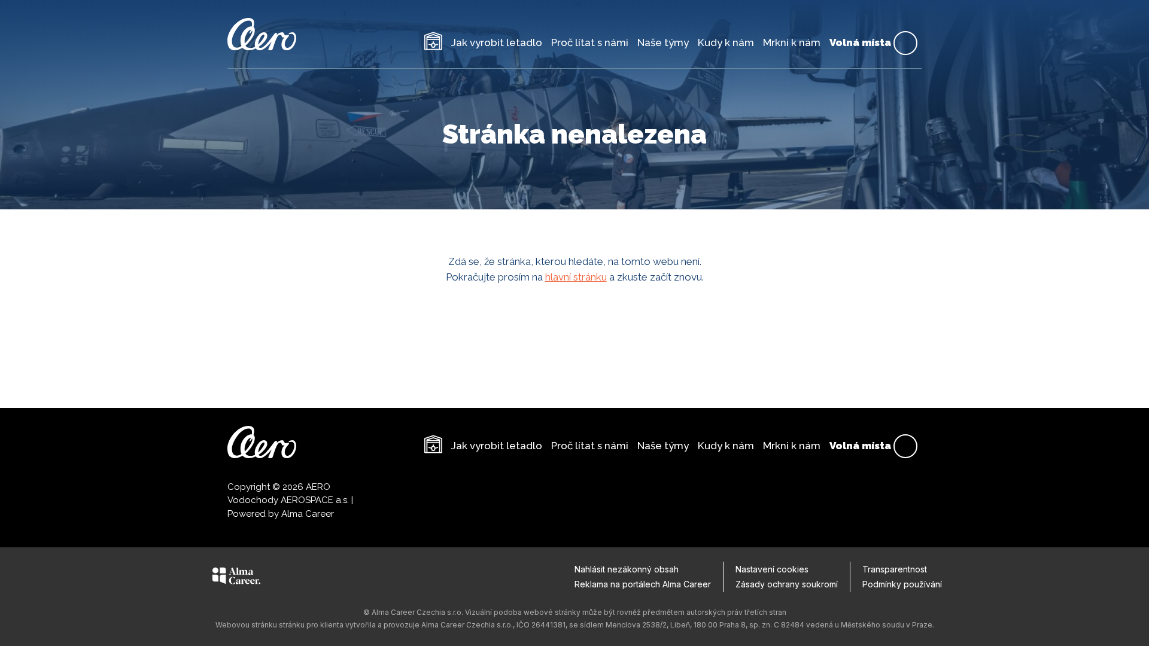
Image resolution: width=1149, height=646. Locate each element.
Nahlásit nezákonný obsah (626, 569)
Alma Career (307, 513)
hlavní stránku (576, 277)
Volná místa (869, 42)
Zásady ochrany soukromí (786, 584)
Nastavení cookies (771, 569)
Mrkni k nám (791, 42)
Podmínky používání (902, 584)
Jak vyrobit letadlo (496, 42)
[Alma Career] (236, 578)
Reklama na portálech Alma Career (642, 584)
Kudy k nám (726, 42)
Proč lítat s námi (589, 42)
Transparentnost (894, 569)
